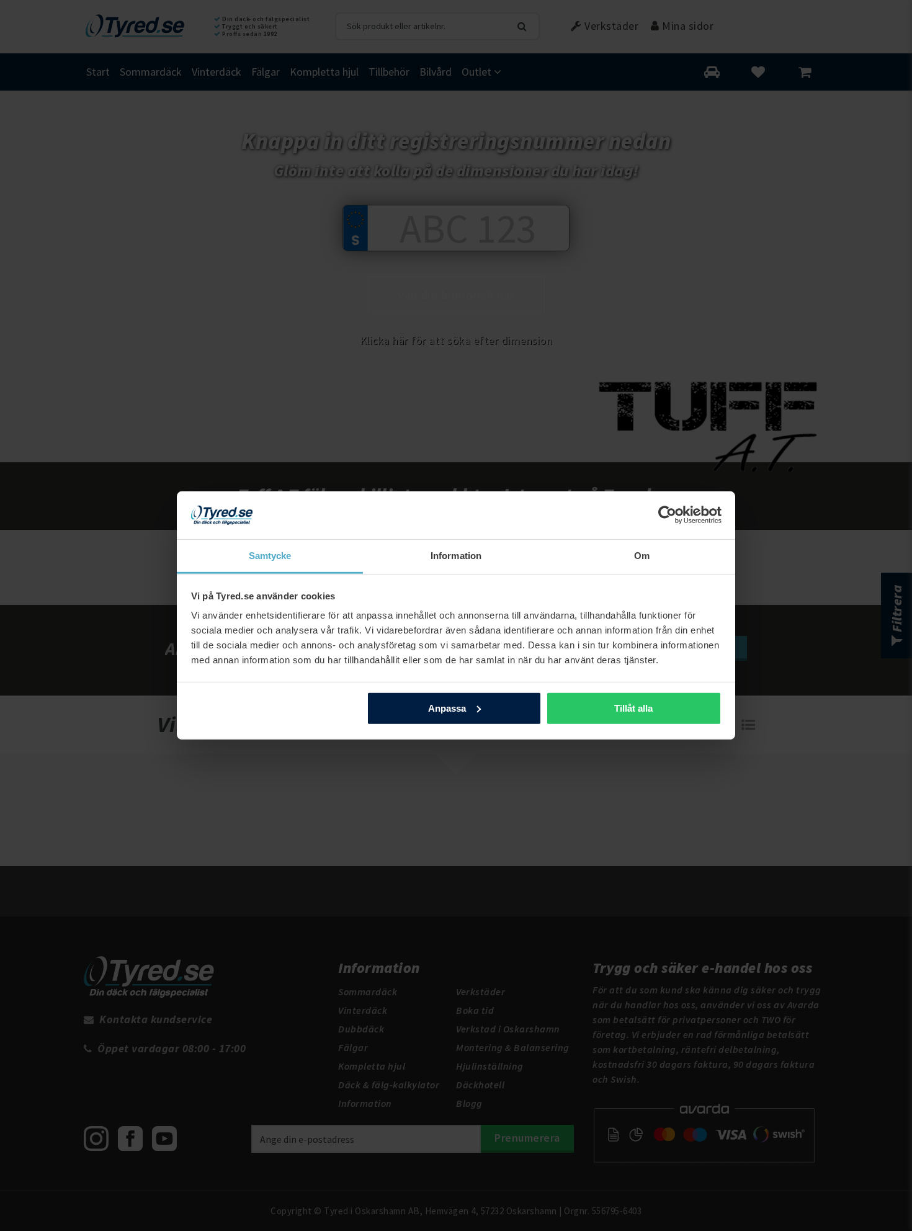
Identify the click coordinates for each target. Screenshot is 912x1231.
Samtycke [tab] (270, 555)
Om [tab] (642, 555)
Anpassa (447, 708)
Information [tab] (456, 555)
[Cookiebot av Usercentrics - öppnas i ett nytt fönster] (667, 515)
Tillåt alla (633, 708)
